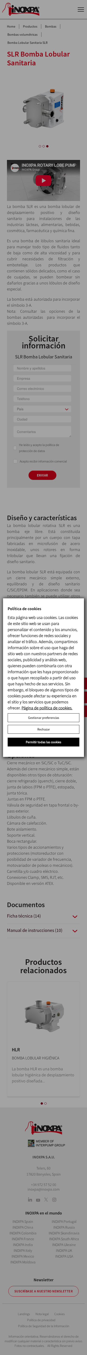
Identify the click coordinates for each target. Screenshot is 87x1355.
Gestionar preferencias (43, 718)
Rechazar (43, 729)
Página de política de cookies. (47, 708)
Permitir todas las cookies (43, 742)
